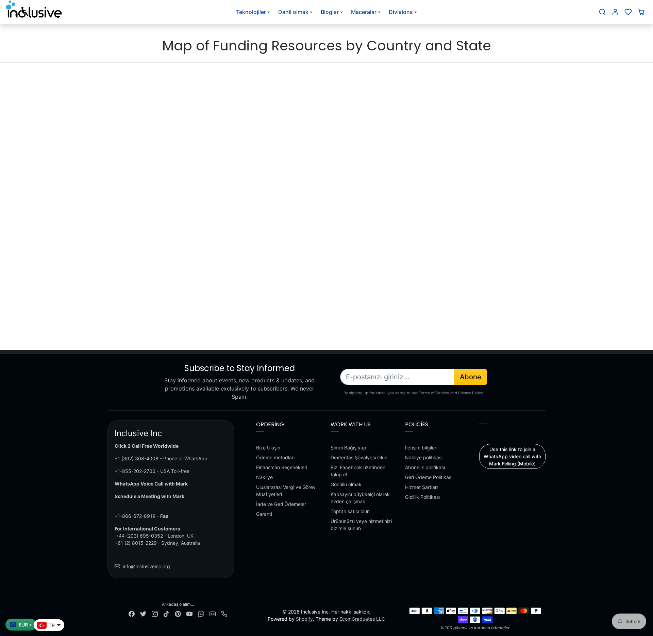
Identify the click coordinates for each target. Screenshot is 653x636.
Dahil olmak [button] (293, 12)
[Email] (212, 613)
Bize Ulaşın (268, 447)
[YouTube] (189, 613)
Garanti (264, 514)
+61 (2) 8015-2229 (136, 543)
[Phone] (224, 613)
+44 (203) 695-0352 (139, 536)
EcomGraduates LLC (362, 619)
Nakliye (264, 477)
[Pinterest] (178, 613)
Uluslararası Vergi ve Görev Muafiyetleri (286, 490)
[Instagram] (155, 613)
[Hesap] (615, 12)
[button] (602, 12)
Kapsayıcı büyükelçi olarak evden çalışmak (360, 497)
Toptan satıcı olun (350, 511)
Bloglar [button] (330, 12)
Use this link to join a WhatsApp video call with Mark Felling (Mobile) (512, 456)
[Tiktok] (166, 613)
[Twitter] (143, 613)
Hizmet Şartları (421, 487)
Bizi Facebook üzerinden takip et (358, 470)
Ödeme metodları (275, 457)
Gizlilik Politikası (422, 497)
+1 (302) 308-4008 (136, 458)
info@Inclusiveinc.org (146, 566)
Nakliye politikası (423, 457)
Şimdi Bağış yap (348, 447)
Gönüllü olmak (346, 484)
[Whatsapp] (201, 613)
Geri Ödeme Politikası (428, 477)
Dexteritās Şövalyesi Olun (359, 457)
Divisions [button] (401, 12)
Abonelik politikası (425, 467)
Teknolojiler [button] (251, 12)
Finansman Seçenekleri (281, 467)
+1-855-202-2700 (135, 471)
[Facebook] (131, 613)
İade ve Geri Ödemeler (281, 504)
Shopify (304, 619)
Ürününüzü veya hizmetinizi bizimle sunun (361, 524)
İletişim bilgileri (421, 447)
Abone (470, 377)
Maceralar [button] (363, 12)
